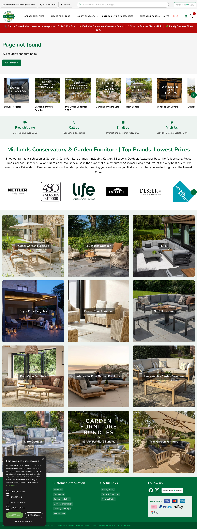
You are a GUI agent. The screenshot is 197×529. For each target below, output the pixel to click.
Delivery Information (63, 503)
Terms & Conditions (110, 494)
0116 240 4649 (49, 4)
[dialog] (24, 491)
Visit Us (67, 4)
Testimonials (59, 513)
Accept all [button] (14, 515)
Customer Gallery (62, 499)
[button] (24, 521)
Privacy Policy (108, 489)
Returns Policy (108, 499)
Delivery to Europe (62, 508)
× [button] (43, 459)
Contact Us (59, 494)
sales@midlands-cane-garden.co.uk (20, 4)
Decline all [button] (34, 515)
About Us (58, 489)
